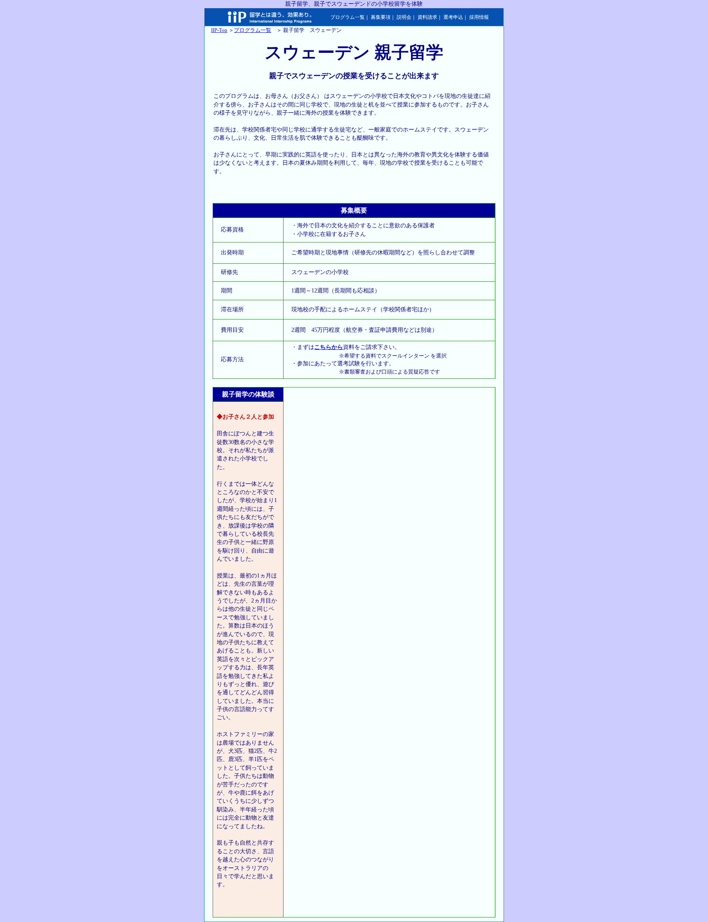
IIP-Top (219, 30)
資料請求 (427, 17)
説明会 (404, 17)
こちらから (328, 347)
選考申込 (453, 17)
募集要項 (380, 17)
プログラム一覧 (347, 17)
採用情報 (479, 17)
